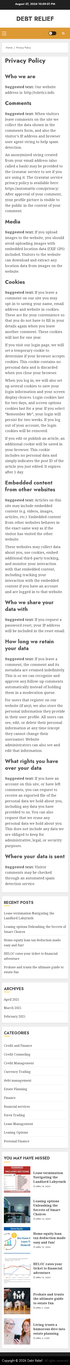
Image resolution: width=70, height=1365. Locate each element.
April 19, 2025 (43, 1186)
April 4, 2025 (43, 1338)
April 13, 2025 (43, 1247)
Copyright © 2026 (14, 1360)
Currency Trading (17, 1072)
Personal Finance (16, 1141)
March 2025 (12, 1008)
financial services (17, 1106)
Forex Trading (14, 1115)
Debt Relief (35, 18)
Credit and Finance (18, 1045)
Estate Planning (15, 1089)
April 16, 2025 (43, 1219)
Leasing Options (16, 1132)
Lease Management (18, 1124)
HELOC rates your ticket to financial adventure (47, 1268)
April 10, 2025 (43, 1277)
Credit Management (19, 1063)
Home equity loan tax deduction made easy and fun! (49, 1238)
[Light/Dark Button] (52, 33)
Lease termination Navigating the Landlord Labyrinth (29, 915)
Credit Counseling (17, 1054)
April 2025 (11, 999)
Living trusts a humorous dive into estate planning (49, 1329)
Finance (10, 1098)
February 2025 (14, 1016)
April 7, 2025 (42, 1308)
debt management (17, 1080)
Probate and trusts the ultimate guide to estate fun (48, 1298)
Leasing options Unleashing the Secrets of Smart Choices (46, 1207)
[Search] (63, 33)
